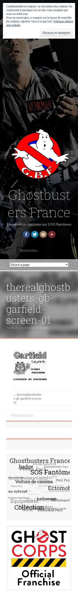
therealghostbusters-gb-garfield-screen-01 (28, 398)
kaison (44, 328)
